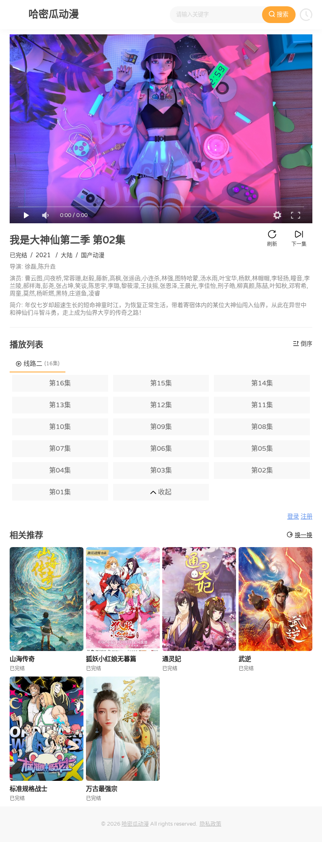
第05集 (262, 448)
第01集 (60, 492)
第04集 (60, 470)
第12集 (161, 405)
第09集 (161, 427)
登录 (293, 516)
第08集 (262, 427)
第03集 (161, 470)
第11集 (262, 405)
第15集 (161, 383)
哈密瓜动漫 (135, 824)
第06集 (161, 448)
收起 (163, 492)
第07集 (60, 448)
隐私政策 (210, 824)
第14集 (262, 383)
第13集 (60, 405)
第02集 (262, 470)
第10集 (60, 427)
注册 (306, 516)
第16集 (60, 383)
